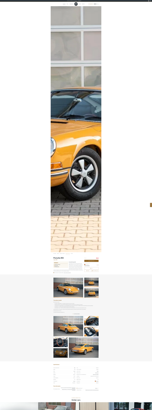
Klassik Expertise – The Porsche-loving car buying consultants (68, 389)
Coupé (74, 371)
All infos (96, 388)
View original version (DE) (67, 272)
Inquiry (72, 253)
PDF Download (95, 270)
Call (92, 268)
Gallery (58, 253)
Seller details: (87, 263)
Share (88, 270)
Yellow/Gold (96, 372)
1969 (74, 367)
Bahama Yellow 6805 (95, 374)
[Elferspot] (76, 4)
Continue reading (77, 313)
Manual (74, 381)
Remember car (91, 260)
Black (97, 371)
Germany (97, 381)
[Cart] (98, 4)
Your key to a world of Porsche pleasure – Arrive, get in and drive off (68, 388)
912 (74, 369)
